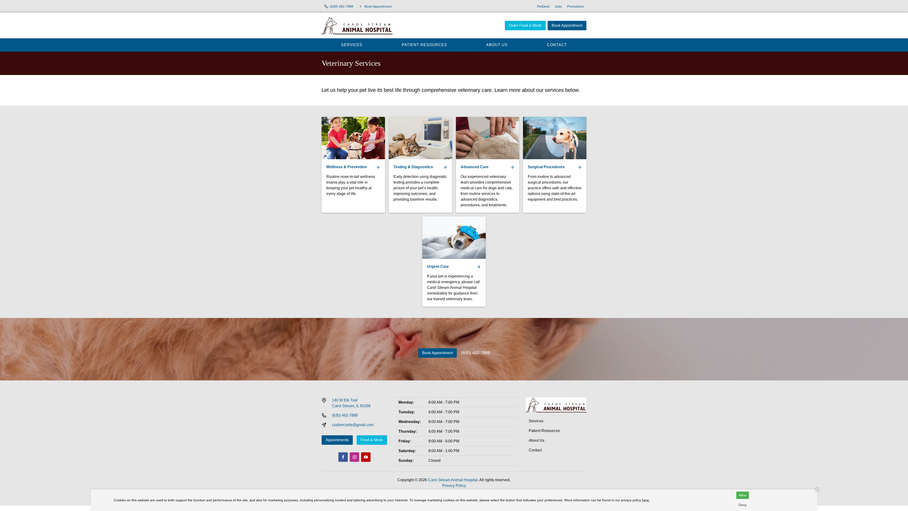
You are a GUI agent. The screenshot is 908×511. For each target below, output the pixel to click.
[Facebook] (343, 457)
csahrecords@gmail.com (353, 425)
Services (351, 45)
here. (646, 500)
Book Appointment (567, 25)
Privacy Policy (454, 486)
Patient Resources (424, 45)
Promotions (575, 6)
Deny (742, 505)
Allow (742, 495)
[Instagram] (354, 457)
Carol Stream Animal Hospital (453, 480)
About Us (497, 45)
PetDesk (543, 6)
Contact (557, 45)
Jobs (558, 6)
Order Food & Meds (525, 25)
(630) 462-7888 (475, 352)
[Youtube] (366, 457)
